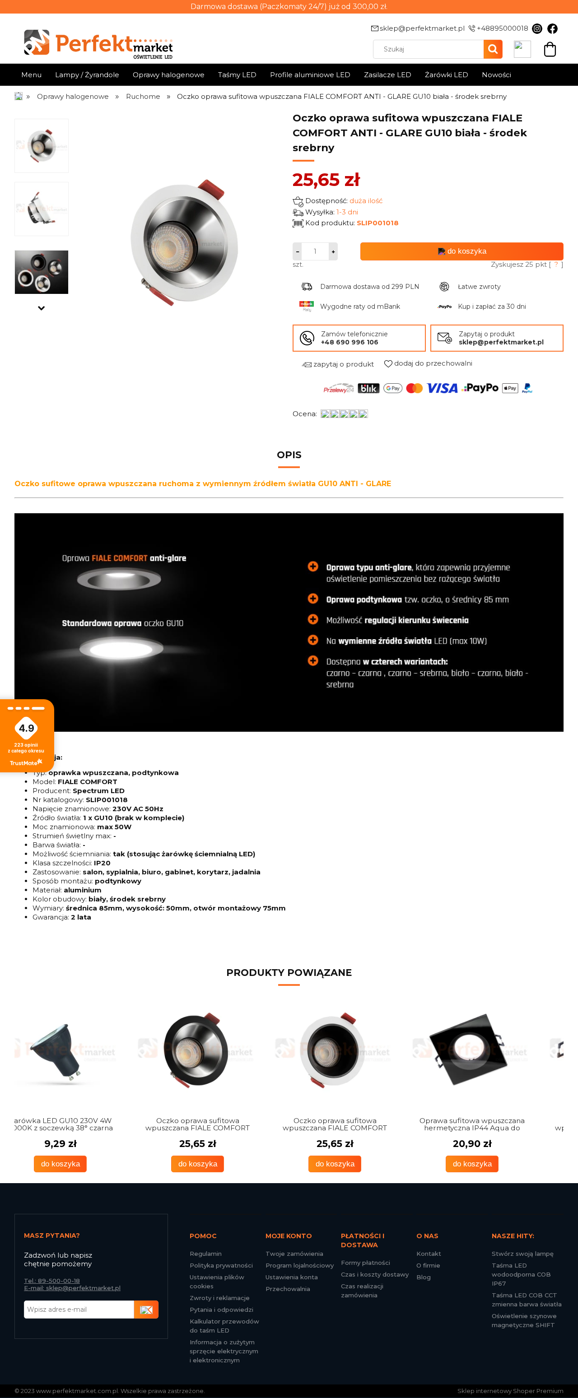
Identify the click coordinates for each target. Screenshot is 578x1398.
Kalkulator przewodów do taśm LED (224, 1326)
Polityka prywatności (221, 1265)
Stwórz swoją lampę (523, 1253)
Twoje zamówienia (294, 1253)
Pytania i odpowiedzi (221, 1309)
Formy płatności (365, 1262)
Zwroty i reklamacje (220, 1297)
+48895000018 (502, 28)
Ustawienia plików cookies (217, 1281)
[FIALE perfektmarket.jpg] (41, 272)
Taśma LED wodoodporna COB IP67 (521, 1274)
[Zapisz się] (146, 1309)
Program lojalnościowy (300, 1265)
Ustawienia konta (292, 1277)
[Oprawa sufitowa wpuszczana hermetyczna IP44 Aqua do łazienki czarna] (357, 1050)
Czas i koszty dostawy (375, 1274)
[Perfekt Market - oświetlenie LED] (93, 37)
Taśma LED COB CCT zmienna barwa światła (527, 1299)
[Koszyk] (550, 48)
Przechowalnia (288, 1288)
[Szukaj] (493, 49)
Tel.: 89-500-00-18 (52, 1280)
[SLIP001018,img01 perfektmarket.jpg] (41, 145)
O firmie (428, 1265)
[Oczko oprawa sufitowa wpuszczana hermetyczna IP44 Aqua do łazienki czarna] (495, 1050)
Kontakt (428, 1253)
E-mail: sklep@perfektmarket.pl (72, 1287)
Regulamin (206, 1253)
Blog (423, 1277)
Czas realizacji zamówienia (362, 1290)
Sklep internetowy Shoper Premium (510, 1390)
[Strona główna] (19, 96)
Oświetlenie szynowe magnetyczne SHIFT (524, 1320)
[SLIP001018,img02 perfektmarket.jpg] (41, 208)
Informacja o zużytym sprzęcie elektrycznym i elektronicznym (224, 1351)
